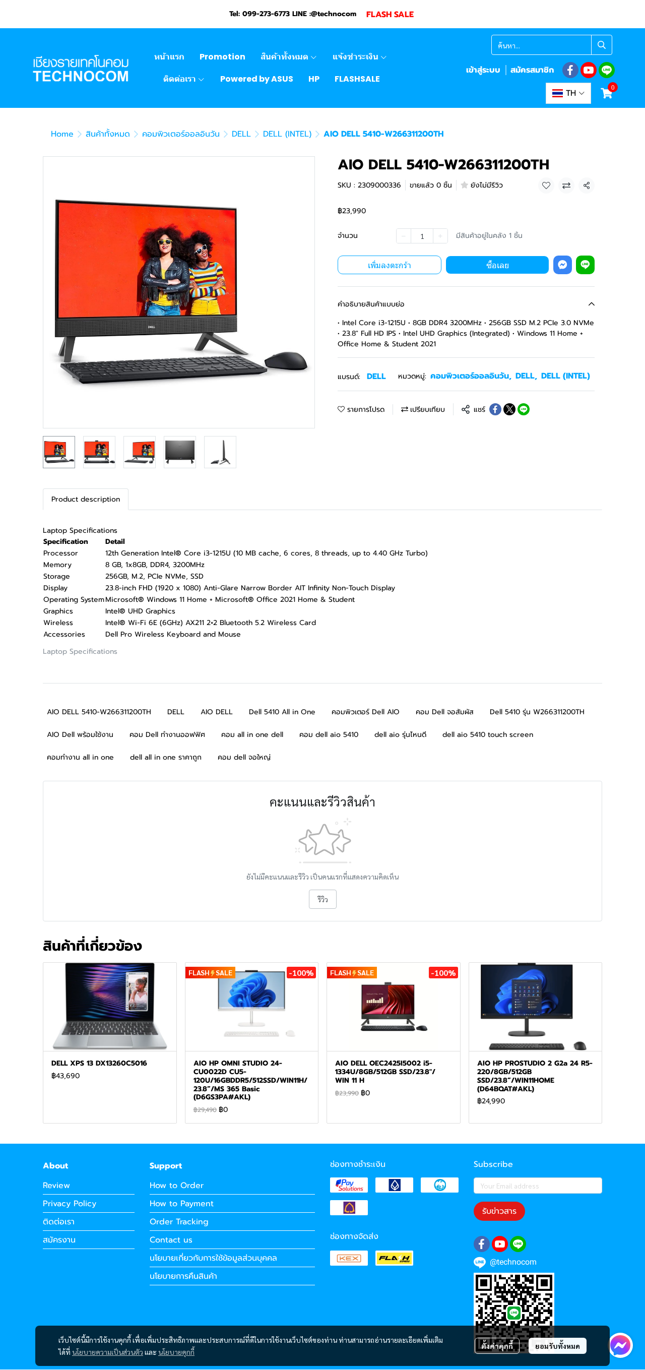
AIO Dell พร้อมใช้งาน (80, 734)
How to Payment (182, 1204)
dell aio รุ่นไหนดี (400, 734)
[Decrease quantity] (404, 236)
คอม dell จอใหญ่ (244, 757)
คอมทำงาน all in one (80, 757)
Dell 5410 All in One (282, 712)
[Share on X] (509, 409)
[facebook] (570, 70)
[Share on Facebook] (495, 409)
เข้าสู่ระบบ (483, 70)
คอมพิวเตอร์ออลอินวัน (181, 134)
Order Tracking (179, 1222)
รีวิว (322, 899)
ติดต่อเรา (59, 1222)
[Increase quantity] (440, 236)
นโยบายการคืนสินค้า (183, 1276)
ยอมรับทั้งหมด (557, 1345)
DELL (241, 134)
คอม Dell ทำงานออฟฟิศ (167, 734)
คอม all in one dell (252, 734)
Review (56, 1185)
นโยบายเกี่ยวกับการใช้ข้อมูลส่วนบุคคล (213, 1258)
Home (62, 134)
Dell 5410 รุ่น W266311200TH (537, 712)
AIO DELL (217, 712)
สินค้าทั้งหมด (108, 134)
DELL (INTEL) (287, 134)
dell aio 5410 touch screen (487, 734)
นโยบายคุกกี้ (176, 1351)
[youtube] (588, 70)
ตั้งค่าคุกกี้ (497, 1345)
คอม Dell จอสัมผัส (445, 712)
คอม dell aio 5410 (328, 734)
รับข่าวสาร (499, 1211)
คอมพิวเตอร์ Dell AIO (366, 712)
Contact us (171, 1240)
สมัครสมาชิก (532, 70)
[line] (607, 70)
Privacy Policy (69, 1204)
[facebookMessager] (620, 1345)
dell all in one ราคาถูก (166, 757)
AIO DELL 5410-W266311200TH (99, 712)
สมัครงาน (59, 1240)
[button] (552, 44)
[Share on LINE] (524, 409)
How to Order (177, 1185)
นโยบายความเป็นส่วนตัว (107, 1351)
